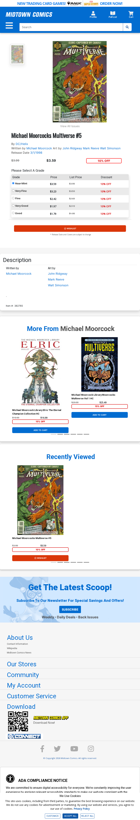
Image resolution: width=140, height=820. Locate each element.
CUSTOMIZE (52, 816)
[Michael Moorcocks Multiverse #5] (40, 500)
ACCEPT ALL (70, 816)
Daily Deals (66, 617)
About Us (20, 637)
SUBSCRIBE (70, 609)
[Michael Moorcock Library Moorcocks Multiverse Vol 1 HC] (99, 364)
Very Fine (21, 190)
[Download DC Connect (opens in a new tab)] (71, 736)
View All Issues (70, 126)
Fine (17, 198)
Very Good (21, 205)
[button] (93, 15)
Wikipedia (12, 648)
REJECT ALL (87, 816)
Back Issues (88, 617)
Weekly (48, 617)
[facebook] (42, 750)
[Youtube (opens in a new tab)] (74, 750)
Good (18, 213)
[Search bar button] (127, 27)
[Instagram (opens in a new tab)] (90, 750)
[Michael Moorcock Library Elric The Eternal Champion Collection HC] (40, 372)
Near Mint (21, 183)
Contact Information (17, 644)
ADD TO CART (40, 430)
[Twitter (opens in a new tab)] (57, 750)
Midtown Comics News (19, 652)
